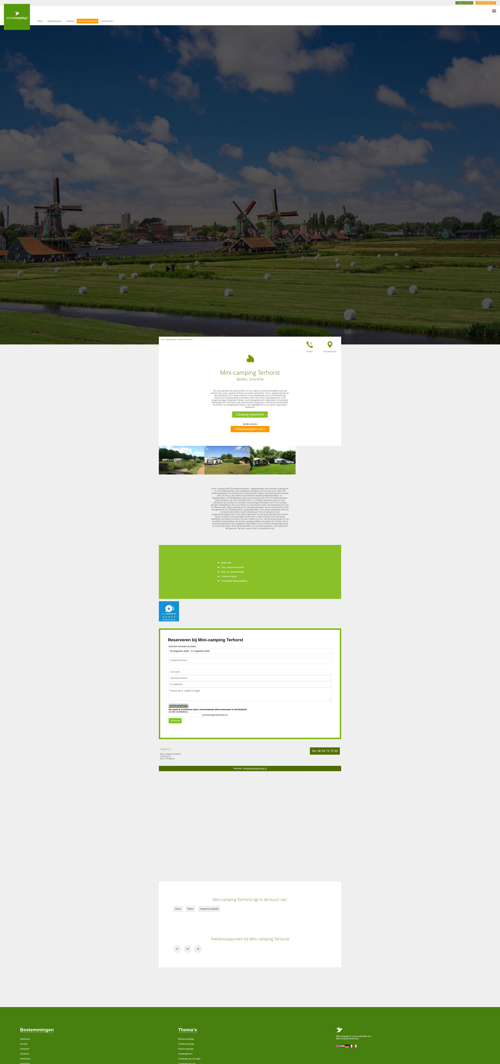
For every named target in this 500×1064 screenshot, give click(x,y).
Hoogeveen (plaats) (209, 909)
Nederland (25, 1039)
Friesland (24, 1054)
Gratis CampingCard (87, 21)
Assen (178, 909)
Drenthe (23, 1044)
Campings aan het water (189, 1059)
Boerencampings (186, 1039)
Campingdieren (185, 1054)
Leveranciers (107, 21)
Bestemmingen (54, 21)
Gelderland (25, 1059)
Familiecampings (186, 1044)
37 (177, 949)
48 (187, 949)
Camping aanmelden (464, 3)
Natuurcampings (185, 1049)
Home (40, 21)
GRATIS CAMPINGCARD (486, 3)
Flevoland (24, 1049)
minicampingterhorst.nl (250, 429)
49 (198, 949)
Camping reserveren (250, 414)
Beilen (190, 909)
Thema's (70, 21)
